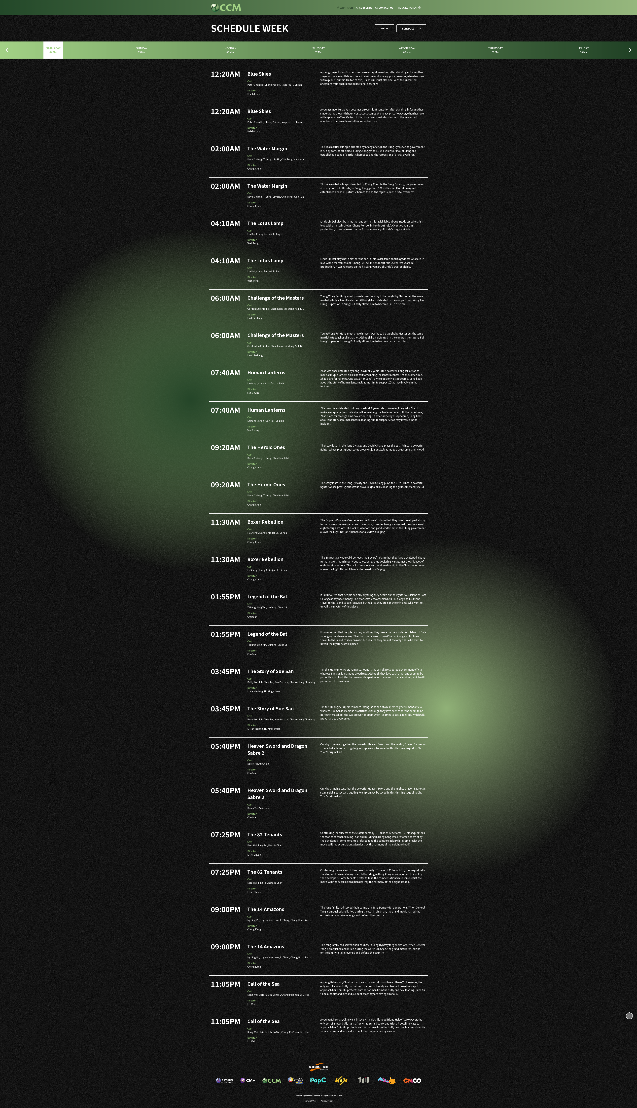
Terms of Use (310, 1100)
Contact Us (386, 7)
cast (249, 81)
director (252, 90)
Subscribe (365, 7)
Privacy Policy (327, 1100)
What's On (346, 7)
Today (384, 28)
